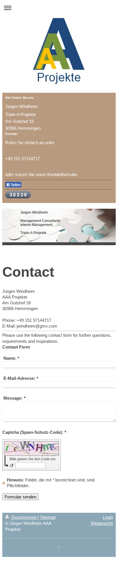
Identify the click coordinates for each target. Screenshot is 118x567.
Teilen (15, 185)
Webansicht (102, 523)
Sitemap (48, 517)
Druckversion (24, 517)
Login (108, 517)
